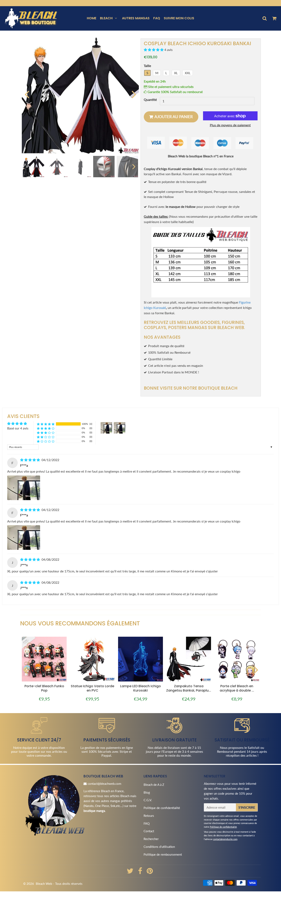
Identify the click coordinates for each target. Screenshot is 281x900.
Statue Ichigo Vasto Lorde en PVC (92, 688)
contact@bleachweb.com (104, 783)
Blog (147, 792)
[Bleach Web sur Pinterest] (150, 872)
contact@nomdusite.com (225, 839)
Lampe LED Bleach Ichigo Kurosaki (140, 688)
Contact (149, 831)
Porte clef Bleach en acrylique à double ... (237, 688)
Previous (27, 94)
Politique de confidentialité (162, 808)
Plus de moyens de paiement (230, 125)
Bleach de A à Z (154, 784)
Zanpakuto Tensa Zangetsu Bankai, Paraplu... (188, 688)
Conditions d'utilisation (159, 846)
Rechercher (151, 839)
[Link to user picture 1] (23, 487)
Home (91, 18)
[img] (30, 460)
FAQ (156, 18)
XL (176, 73)
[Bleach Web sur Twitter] (130, 872)
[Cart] (274, 18)
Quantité (150, 99)
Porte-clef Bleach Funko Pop (44, 688)
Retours (149, 815)
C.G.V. (148, 800)
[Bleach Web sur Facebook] (140, 872)
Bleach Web (44, 883)
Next (134, 94)
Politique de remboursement (163, 854)
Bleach (106, 18)
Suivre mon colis (179, 18)
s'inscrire (246, 807)
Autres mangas (136, 18)
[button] (154, 50)
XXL (187, 73)
